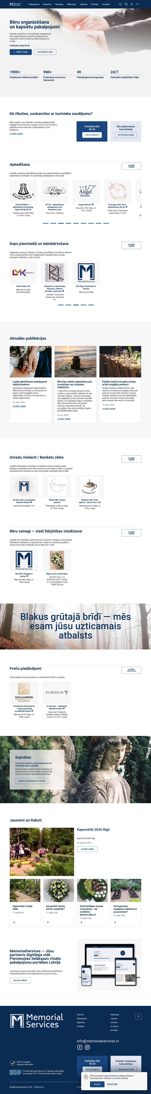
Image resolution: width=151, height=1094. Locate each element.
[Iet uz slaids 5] (75, 223)
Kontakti (106, 4)
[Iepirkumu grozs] (126, 4)
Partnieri (95, 4)
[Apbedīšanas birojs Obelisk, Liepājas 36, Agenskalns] (117, 191)
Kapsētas (47, 4)
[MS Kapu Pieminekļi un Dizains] (54, 272)
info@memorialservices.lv (98, 1041)
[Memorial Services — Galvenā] (15, 4)
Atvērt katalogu (131, 670)
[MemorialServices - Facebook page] (80, 1047)
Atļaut (97, 1084)
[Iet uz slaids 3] (60, 223)
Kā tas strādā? (20, 980)
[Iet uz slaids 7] (90, 223)
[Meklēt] (120, 4)
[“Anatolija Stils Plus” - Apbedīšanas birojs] (86, 191)
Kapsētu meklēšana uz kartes (31, 781)
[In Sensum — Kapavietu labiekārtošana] (56, 692)
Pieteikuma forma (126, 135)
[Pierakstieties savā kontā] (131, 4)
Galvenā (80, 1015)
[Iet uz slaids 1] (45, 223)
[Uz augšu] (138, 1016)
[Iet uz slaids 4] (67, 223)
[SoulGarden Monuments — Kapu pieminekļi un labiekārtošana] (24, 692)
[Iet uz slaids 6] (83, 223)
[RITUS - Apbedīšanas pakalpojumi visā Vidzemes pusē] (23, 191)
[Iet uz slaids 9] (105, 223)
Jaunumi (83, 4)
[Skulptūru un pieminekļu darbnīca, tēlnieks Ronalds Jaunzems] (23, 272)
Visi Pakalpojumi (45, 52)
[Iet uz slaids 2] (52, 223)
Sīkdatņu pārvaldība (25, 1064)
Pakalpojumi (34, 4)
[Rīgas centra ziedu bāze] (57, 560)
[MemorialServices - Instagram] (87, 1047)
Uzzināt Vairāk (16, 134)
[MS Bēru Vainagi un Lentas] (24, 560)
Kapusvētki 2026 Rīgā (93, 830)
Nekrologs (71, 4)
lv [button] (137, 4)
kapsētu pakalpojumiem (38, 36)
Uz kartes (114, 1026)
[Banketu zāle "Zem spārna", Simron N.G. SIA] (89, 486)
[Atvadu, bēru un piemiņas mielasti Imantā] (24, 486)
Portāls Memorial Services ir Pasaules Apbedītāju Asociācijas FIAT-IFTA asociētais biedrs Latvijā (43, 1072)
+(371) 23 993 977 (92, 135)
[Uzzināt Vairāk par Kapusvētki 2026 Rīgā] (42, 852)
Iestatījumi (112, 1084)
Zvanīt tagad (22, 52)
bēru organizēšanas (17, 36)
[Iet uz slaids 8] (98, 223)
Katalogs (59, 4)
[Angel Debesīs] (54, 191)
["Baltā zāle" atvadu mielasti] (57, 486)
